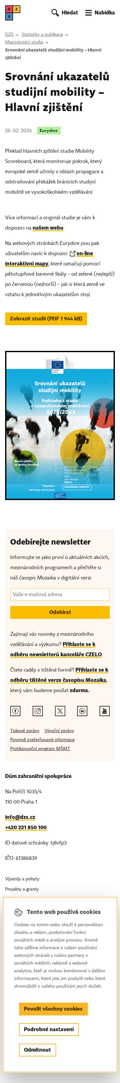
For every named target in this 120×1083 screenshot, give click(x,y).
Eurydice (49, 130)
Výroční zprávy (59, 730)
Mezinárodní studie (24, 42)
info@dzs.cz (20, 817)
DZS (9, 34)
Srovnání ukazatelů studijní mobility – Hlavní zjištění (53, 54)
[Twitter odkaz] (60, 711)
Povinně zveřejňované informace (42, 739)
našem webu (48, 227)
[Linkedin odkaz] (82, 711)
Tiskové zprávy (24, 730)
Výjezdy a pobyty (22, 879)
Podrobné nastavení (49, 1029)
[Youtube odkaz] (105, 711)
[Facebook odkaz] (15, 711)
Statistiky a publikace (42, 34)
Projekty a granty (22, 889)
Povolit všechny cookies (53, 1009)
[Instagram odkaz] (38, 711)
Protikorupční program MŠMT (40, 748)
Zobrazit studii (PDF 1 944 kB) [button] (46, 318)
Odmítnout (37, 1050)
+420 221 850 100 (26, 827)
